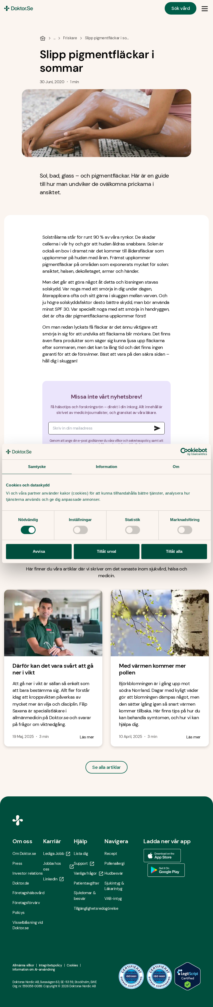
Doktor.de (20, 883)
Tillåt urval (106, 551)
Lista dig (81, 853)
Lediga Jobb (53, 853)
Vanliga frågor (85, 873)
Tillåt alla (174, 551)
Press (17, 863)
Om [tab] (176, 466)
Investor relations (27, 873)
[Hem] (43, 38)
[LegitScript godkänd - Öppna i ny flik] (188, 976)
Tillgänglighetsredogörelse (89, 908)
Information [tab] (106, 466)
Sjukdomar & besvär (85, 895)
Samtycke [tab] (37, 466)
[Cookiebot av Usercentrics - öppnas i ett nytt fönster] (184, 452)
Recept (110, 853)
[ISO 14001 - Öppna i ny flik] (159, 976)
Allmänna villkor (23, 965)
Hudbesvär (113, 873)
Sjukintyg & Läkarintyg (114, 886)
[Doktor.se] (18, 8)
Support (81, 863)
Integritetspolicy (50, 965)
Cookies (72, 965)
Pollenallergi (114, 863)
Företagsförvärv (26, 902)
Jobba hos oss (52, 866)
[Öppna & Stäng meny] (204, 8)
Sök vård (180, 8)
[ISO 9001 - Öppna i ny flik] (131, 976)
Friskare (70, 38)
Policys (18, 912)
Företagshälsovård (27, 892)
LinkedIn (50, 879)
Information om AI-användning (33, 969)
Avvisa (39, 551)
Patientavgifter (86, 883)
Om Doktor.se (24, 853)
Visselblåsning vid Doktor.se (27, 925)
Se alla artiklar (106, 767)
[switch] (80, 530)
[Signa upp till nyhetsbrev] (157, 428)
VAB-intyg (113, 898)
